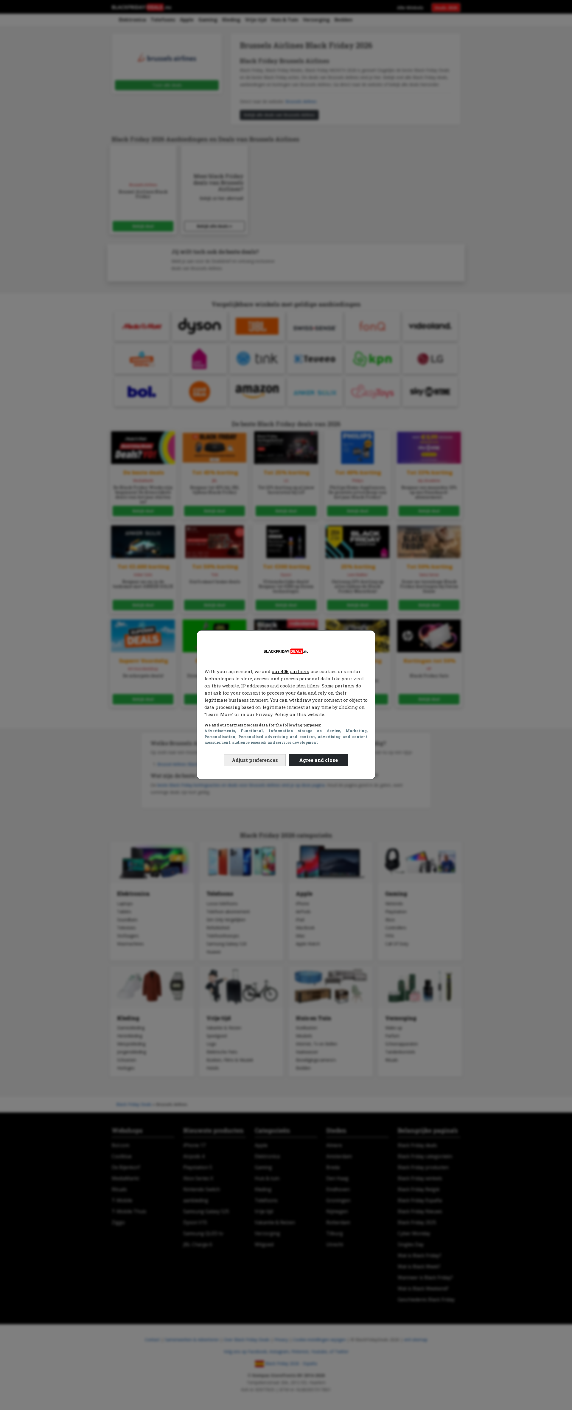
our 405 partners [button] (290, 671)
